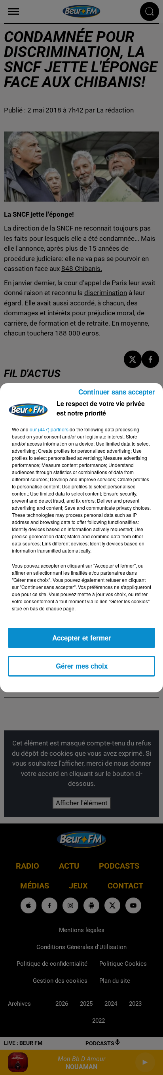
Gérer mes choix (82, 666)
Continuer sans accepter (116, 391)
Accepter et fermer (81, 637)
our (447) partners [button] (49, 429)
